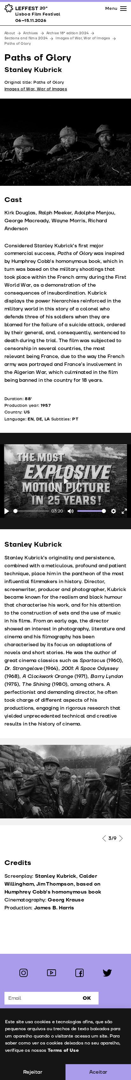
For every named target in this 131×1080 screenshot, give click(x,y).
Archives (30, 33)
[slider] (31, 511)
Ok (87, 998)
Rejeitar (32, 1072)
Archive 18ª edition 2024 (67, 33)
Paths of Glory (17, 43)
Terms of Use (63, 1050)
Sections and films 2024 (25, 38)
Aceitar (98, 1072)
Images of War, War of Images (83, 38)
